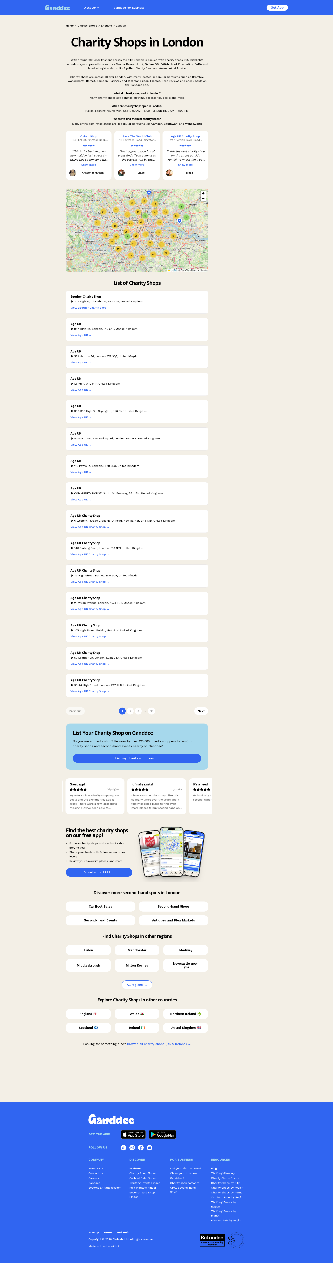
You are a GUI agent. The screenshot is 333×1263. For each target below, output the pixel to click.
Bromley (197, 77)
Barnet (90, 81)
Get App (277, 8)
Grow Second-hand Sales (183, 1190)
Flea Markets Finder (142, 1187)
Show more (88, 164)
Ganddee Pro (178, 1178)
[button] (118, 249)
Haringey (115, 81)
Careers (93, 1178)
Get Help (123, 1232)
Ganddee (94, 1183)
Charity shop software (184, 1183)
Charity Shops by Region (227, 1187)
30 (151, 711)
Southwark (171, 123)
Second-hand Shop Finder (142, 1194)
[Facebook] (141, 1147)
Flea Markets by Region (226, 1220)
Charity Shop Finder (142, 1173)
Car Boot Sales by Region (227, 1197)
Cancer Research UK (129, 64)
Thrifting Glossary (223, 1173)
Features (135, 1168)
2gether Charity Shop (138, 68)
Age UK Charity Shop (185, 136)
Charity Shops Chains (225, 1178)
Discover (90, 7)
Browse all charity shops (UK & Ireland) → (159, 1044)
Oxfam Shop (88, 136)
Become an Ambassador (104, 1187)
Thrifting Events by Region (223, 1204)
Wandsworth (76, 81)
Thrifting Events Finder (144, 1183)
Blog (214, 1168)
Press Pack (95, 1168)
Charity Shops (87, 25)
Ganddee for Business (128, 7)
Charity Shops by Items (226, 1192)
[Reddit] (149, 1147)
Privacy (93, 1232)
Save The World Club (137, 136)
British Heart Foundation (176, 64)
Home (70, 25)
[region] (137, 230)
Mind (91, 68)
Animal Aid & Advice (172, 68)
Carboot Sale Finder (142, 1178)
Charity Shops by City (225, 1183)
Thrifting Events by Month (223, 1213)
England (106, 25)
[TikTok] (123, 1147)
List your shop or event (185, 1168)
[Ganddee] (57, 7)
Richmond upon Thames (144, 81)
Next (201, 711)
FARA (198, 64)
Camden (102, 81)
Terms (107, 1232)
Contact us (95, 1173)
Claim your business (184, 1173)
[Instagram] (132, 1147)
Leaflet (173, 270)
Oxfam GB (152, 64)
